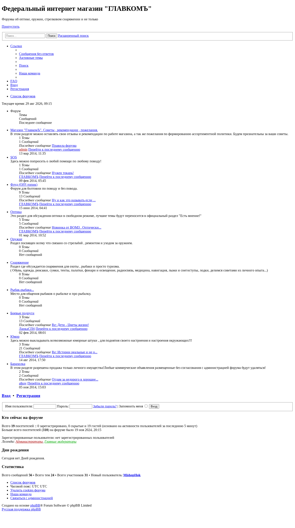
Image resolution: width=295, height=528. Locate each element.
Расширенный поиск (73, 35)
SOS (13, 157)
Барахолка (17, 364)
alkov (23, 383)
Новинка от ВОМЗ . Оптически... (76, 227)
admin (23, 149)
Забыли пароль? (105, 406)
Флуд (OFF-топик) (23, 184)
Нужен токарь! (63, 173)
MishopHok (132, 475)
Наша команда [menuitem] (29, 73)
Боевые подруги (22, 313)
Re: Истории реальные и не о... (74, 352)
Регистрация (28, 395)
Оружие (16, 239)
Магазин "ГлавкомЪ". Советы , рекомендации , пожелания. (54, 130)
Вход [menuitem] (14, 85)
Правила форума (64, 145)
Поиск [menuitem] (24, 65)
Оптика (16, 212)
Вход (6, 395)
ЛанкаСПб (27, 329)
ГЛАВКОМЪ (28, 177)
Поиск (52, 35)
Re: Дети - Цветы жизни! (70, 325)
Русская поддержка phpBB (21, 509)
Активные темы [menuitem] (31, 58)
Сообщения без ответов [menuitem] (36, 54)
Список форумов (22, 482)
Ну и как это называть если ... (74, 200)
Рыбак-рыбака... (22, 290)
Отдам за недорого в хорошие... (75, 379)
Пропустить (10, 26)
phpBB (35, 505)
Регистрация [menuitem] (19, 89)
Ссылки (16, 46)
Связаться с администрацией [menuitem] (31, 498)
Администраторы (29, 441)
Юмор (14, 336)
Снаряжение (19, 262)
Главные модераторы (60, 441)
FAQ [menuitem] (13, 81)
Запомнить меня (131, 406)
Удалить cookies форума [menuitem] (27, 490)
